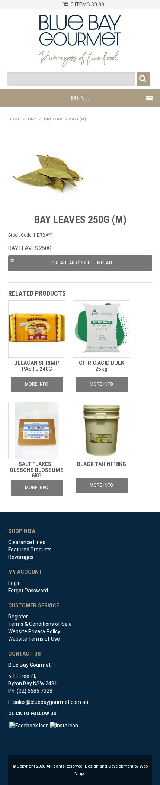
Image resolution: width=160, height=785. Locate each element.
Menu (80, 98)
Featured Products (30, 550)
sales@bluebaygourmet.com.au (50, 702)
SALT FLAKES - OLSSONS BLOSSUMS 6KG (37, 470)
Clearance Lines (26, 542)
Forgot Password (28, 590)
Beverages (20, 557)
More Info (36, 384)
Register (18, 617)
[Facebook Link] (29, 725)
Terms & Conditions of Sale (40, 624)
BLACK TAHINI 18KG (101, 464)
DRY (32, 119)
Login (14, 583)
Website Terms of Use (34, 639)
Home (14, 119)
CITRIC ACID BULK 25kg (101, 365)
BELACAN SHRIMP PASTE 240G (36, 365)
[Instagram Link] (64, 725)
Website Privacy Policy (34, 631)
